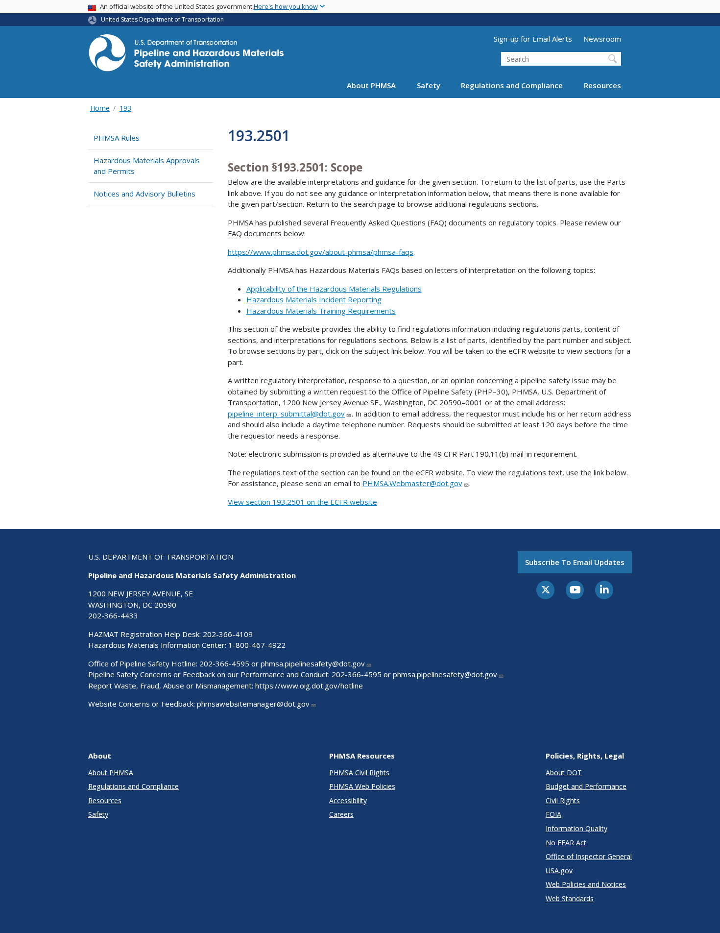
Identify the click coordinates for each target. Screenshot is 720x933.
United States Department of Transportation (162, 19)
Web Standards (570, 898)
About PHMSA (371, 85)
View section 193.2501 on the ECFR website (302, 502)
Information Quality (576, 828)
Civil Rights (563, 800)
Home (100, 108)
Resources (602, 85)
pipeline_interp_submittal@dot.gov (286, 413)
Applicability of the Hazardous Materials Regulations (334, 289)
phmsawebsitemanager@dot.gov (253, 704)
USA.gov (559, 870)
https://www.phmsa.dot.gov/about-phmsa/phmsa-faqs (320, 252)
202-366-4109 (228, 634)
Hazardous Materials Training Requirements (321, 311)
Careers (341, 814)
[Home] (186, 55)
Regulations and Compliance (512, 85)
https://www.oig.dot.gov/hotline (309, 685)
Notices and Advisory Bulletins (144, 193)
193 (125, 108)
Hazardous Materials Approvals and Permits (147, 165)
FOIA (553, 814)
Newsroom (602, 39)
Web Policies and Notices (586, 884)
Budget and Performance (586, 786)
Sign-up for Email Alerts (533, 39)
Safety (428, 85)
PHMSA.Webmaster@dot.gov (412, 483)
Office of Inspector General (589, 856)
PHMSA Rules (117, 138)
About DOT (564, 772)
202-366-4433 (113, 615)
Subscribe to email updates (574, 562)
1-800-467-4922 (257, 645)
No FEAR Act (566, 842)
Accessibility (348, 800)
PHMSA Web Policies (362, 786)
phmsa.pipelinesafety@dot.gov (313, 663)
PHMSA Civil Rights (359, 772)
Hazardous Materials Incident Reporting (314, 299)
